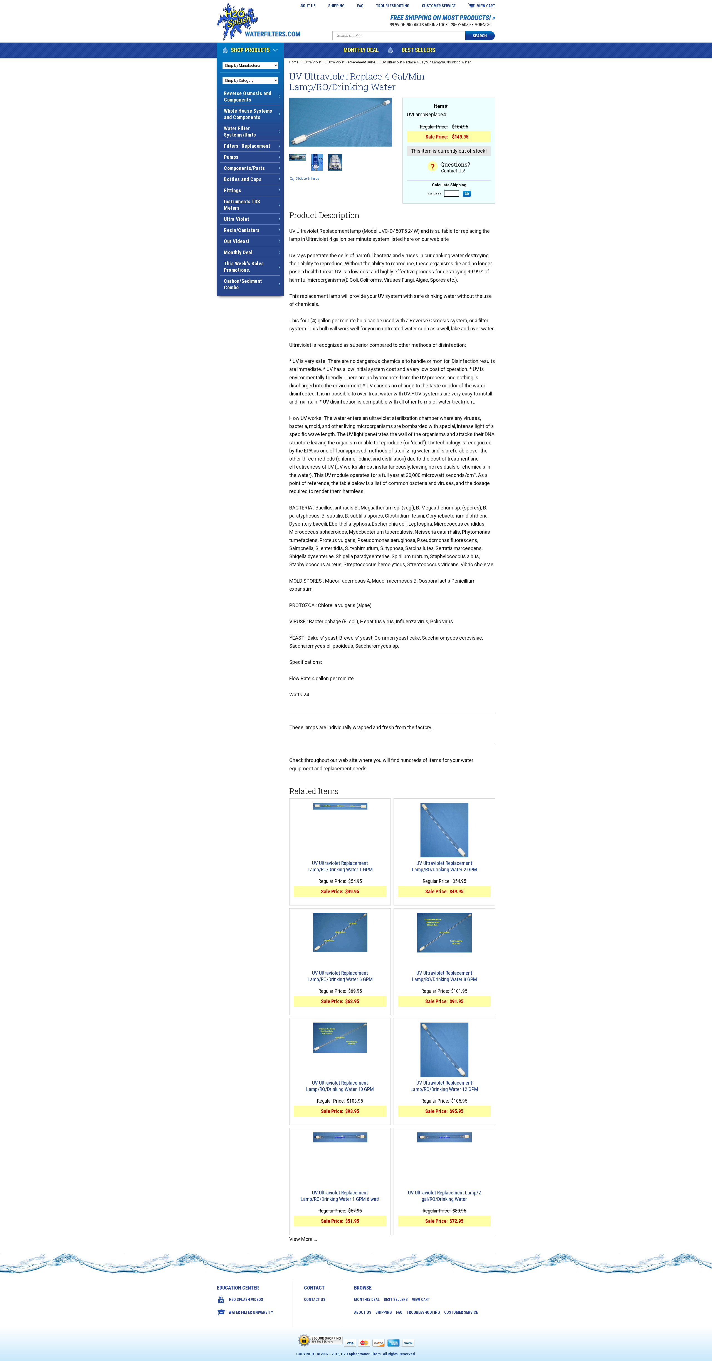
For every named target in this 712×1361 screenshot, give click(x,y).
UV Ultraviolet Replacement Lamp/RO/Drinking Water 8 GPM (444, 976)
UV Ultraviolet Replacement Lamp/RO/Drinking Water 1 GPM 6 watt (340, 1196)
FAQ (360, 6)
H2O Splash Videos (246, 1299)
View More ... (303, 1239)
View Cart (486, 6)
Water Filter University (251, 1312)
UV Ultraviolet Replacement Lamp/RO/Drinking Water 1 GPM (340, 866)
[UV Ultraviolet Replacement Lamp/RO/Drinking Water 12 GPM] (444, 1050)
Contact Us (314, 1299)
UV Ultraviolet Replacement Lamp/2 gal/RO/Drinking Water (444, 1196)
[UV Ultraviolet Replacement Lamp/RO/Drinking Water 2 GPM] (444, 830)
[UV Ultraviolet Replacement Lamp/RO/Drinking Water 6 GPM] (340, 932)
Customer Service (439, 6)
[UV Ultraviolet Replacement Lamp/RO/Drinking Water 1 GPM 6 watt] (340, 1137)
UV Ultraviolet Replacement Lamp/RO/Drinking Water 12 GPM (444, 1086)
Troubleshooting (392, 6)
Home (293, 62)
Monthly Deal (361, 50)
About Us (307, 6)
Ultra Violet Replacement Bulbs (351, 62)
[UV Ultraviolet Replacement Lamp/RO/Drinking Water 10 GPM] (340, 1038)
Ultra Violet (313, 62)
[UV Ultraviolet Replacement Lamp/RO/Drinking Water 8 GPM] (444, 932)
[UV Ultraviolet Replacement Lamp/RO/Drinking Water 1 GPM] (340, 806)
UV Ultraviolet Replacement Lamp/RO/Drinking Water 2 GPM (444, 866)
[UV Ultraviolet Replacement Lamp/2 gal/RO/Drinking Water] (444, 1137)
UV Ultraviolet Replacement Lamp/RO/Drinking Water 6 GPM (340, 976)
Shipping (336, 6)
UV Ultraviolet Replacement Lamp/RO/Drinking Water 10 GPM (340, 1086)
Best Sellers (418, 50)
